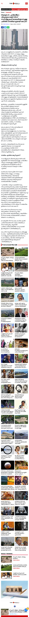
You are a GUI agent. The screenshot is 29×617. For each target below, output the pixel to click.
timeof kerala (6, 24)
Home (2, 12)
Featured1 (8, 12)
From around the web (9, 245)
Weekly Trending (6, 553)
